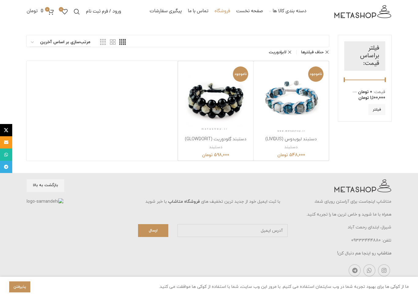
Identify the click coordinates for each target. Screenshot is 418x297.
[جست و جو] (77, 12)
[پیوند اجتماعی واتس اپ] (369, 270)
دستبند (291, 147)
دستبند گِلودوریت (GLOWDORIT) (215, 139)
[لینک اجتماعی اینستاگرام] (384, 270)
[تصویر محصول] (291, 98)
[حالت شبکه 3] (103, 42)
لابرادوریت (277, 52)
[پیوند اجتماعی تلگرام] (355, 270)
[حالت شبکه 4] (122, 42)
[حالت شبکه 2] (113, 42)
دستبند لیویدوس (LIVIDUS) (291, 139)
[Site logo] (362, 11)
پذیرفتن (19, 286)
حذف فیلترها (312, 52)
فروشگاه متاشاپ (184, 202)
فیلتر (377, 109)
